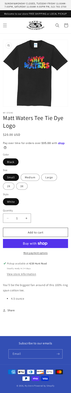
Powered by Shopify (44, 385)
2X (8, 186)
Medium (30, 177)
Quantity (8, 210)
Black (10, 162)
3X (21, 186)
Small (11, 177)
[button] (5, 25)
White (11, 201)
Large (49, 177)
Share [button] (11, 310)
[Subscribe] (58, 354)
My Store (29, 385)
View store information (21, 274)
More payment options (35, 252)
